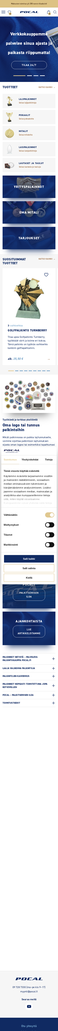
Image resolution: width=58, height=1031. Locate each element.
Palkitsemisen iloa (29, 594)
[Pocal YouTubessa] (29, 1009)
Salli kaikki (29, 558)
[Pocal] (29, 12)
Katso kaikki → (47, 87)
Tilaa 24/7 (29, 65)
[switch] (49, 524)
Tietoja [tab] (49, 459)
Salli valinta (29, 568)
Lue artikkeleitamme (29, 631)
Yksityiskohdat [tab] (30, 459)
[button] (19, 75)
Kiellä (29, 577)
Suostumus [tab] (10, 459)
